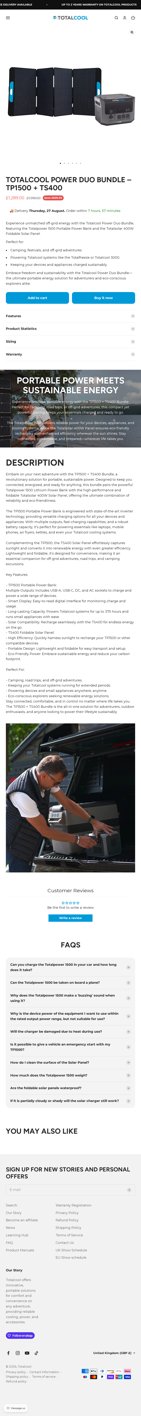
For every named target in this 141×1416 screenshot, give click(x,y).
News (10, 1228)
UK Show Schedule (71, 1250)
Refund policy (16, 1381)
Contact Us (65, 1243)
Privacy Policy (67, 1213)
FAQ (9, 1243)
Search (11, 1205)
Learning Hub (17, 1235)
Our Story (13, 1213)
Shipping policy (17, 1376)
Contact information (44, 1372)
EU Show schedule (71, 1258)
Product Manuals (20, 1250)
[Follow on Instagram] (17, 1353)
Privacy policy (16, 1372)
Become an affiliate (22, 1220)
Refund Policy (67, 1220)
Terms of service (44, 1376)
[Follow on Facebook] (8, 1353)
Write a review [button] (70, 918)
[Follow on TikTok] (36, 1353)
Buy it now (103, 298)
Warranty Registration (74, 1205)
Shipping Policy (68, 1228)
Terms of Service (69, 1235)
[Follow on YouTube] (27, 1353)
